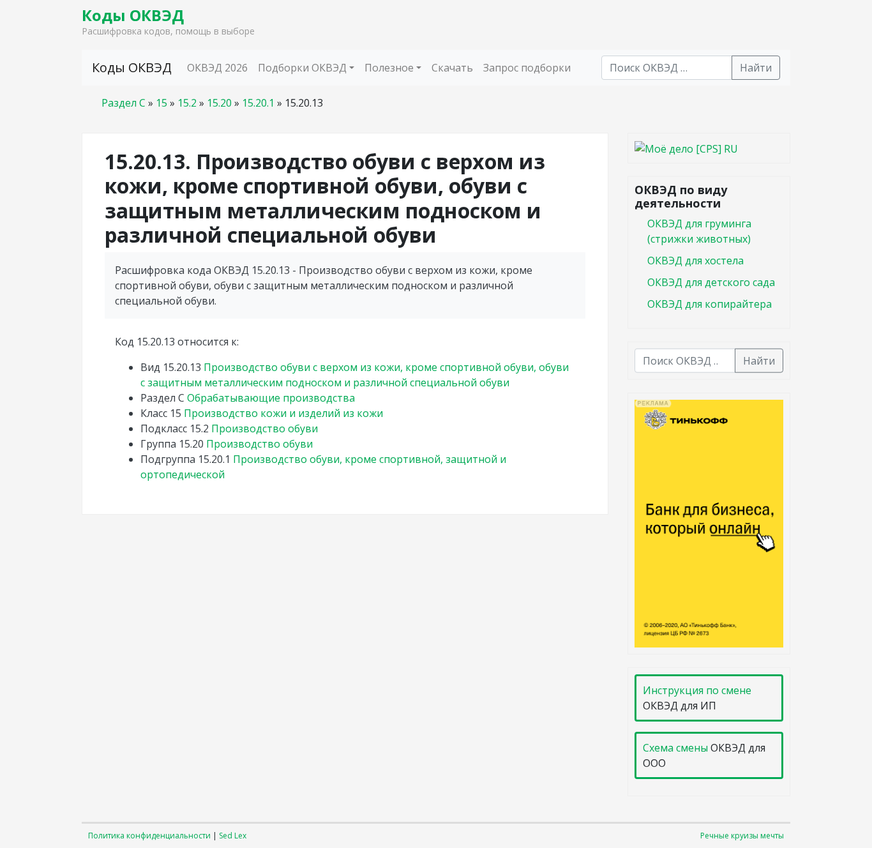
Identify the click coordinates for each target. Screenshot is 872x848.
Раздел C (123, 103)
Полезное (389, 68)
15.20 (219, 103)
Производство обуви (264, 428)
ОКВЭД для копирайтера (709, 303)
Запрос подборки (527, 68)
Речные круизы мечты (742, 835)
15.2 (187, 103)
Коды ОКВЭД (133, 15)
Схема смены (675, 748)
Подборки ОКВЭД (302, 68)
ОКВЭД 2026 (217, 68)
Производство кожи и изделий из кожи (283, 413)
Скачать (452, 68)
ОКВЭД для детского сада (711, 282)
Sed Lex (232, 835)
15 (161, 103)
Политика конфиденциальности (149, 835)
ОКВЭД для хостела (695, 260)
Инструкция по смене (697, 690)
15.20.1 (258, 103)
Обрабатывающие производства (271, 398)
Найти (756, 68)
